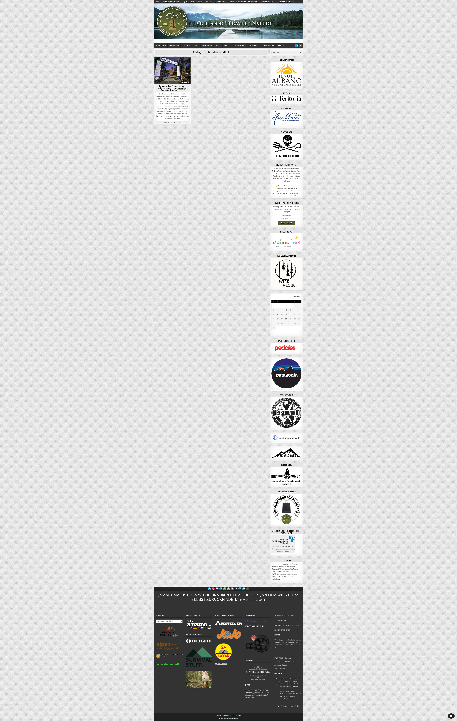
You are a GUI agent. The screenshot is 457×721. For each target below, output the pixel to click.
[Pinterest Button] (213, 588)
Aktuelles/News (161, 45)
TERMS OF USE (280, 620)
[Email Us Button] (239, 588)
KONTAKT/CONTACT (282, 630)
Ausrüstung (253, 45)
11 (277, 314)
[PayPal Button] (236, 588)
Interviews (281, 45)
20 (286, 319)
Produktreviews (240, 45)
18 (277, 319)
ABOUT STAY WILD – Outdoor (171, 1)
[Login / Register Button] (296, 45)
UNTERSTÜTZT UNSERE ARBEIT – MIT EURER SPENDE (244, 1)
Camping (227, 45)
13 (286, 314)
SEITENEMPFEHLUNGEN (285, 1)
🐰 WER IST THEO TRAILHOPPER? (193, 1)
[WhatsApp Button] (224, 588)
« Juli (273, 334)
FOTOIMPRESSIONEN (220, 1)
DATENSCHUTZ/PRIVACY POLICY (287, 625)
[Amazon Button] (228, 588)
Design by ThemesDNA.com (228, 719)
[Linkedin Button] (217, 588)
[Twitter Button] (209, 588)
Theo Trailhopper (268, 45)
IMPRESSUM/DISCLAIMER (284, 616)
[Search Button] (300, 45)
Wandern (185, 45)
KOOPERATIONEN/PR (267, 1)
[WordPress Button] (232, 588)
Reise (195, 45)
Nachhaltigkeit (207, 45)
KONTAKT (208, 1)
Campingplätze (171, 63)
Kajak (217, 45)
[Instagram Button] (220, 588)
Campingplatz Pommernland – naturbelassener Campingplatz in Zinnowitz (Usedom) (172, 88)
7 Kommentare (185, 82)
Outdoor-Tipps (174, 45)
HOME (157, 1)
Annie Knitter (168, 122)
